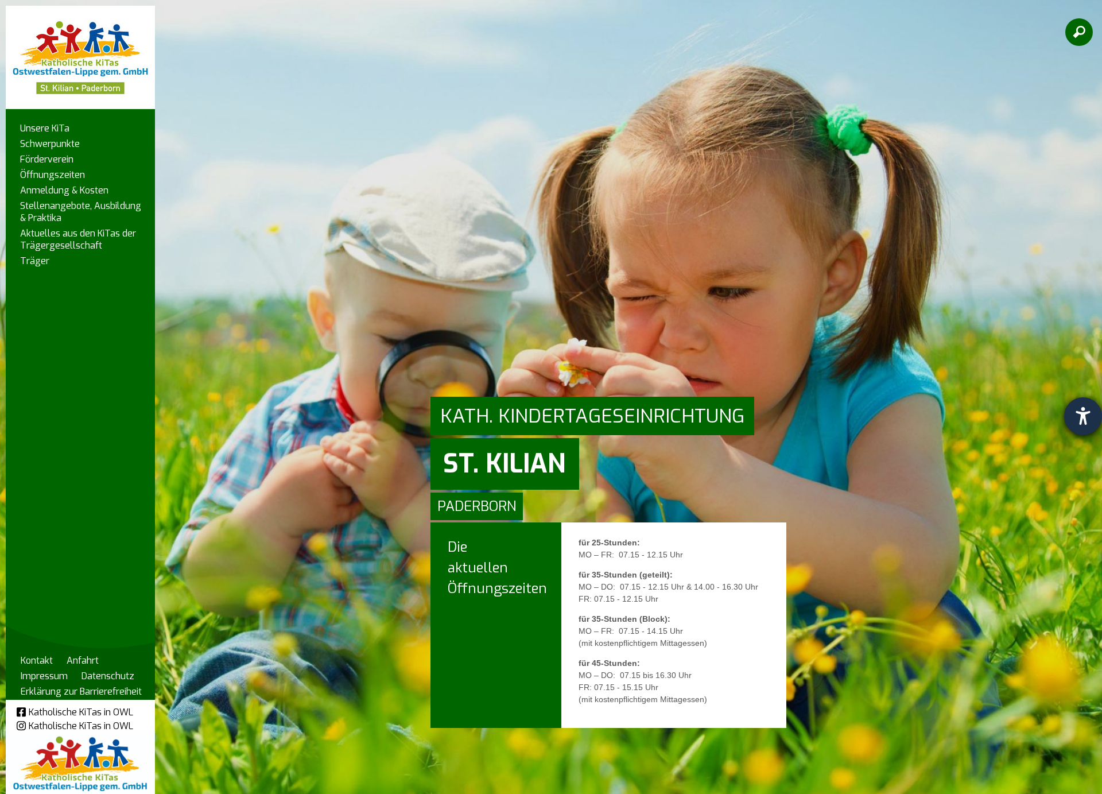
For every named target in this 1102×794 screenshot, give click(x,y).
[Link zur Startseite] (80, 52)
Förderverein (46, 159)
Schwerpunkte (50, 144)
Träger (34, 261)
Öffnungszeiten (52, 175)
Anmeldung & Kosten (64, 190)
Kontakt (37, 660)
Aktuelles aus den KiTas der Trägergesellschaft (78, 239)
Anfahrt (83, 660)
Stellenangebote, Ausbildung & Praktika (80, 212)
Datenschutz (108, 676)
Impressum (44, 676)
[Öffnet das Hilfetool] (1083, 416)
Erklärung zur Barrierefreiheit (81, 691)
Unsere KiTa (44, 128)
